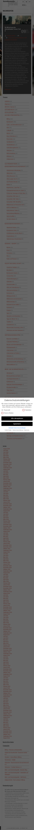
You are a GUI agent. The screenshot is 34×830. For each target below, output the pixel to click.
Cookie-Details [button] (8, 430)
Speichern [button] (17, 424)
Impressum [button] (26, 430)
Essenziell (7, 410)
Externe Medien (9, 413)
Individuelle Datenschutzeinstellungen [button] (17, 427)
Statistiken (28, 410)
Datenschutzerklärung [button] (18, 430)
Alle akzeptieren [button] (17, 418)
